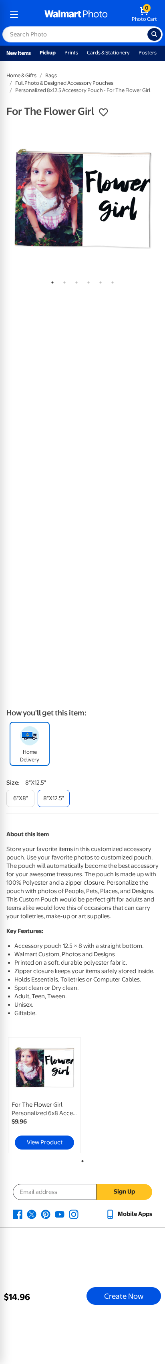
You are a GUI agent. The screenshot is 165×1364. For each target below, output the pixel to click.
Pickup (48, 53)
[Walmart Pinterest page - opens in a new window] (45, 1214)
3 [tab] (75, 281)
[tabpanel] (82, 198)
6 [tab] (111, 281)
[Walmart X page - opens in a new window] (31, 1214)
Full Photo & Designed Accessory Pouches (64, 83)
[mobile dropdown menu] (14, 14)
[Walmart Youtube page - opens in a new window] (59, 1214)
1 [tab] (51, 281)
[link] (44, 1095)
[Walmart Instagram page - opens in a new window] (73, 1214)
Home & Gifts (21, 75)
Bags (51, 75)
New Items (18, 53)
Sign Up (124, 1191)
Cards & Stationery (108, 53)
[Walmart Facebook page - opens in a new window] (17, 1214)
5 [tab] (99, 281)
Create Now (123, 1296)
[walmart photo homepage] (76, 14)
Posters (148, 53)
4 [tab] (87, 281)
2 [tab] (63, 281)
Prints (71, 53)
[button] (103, 112)
